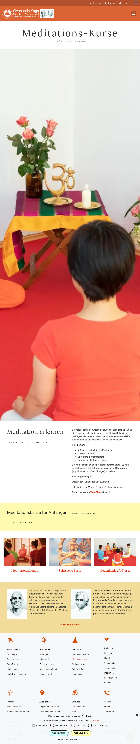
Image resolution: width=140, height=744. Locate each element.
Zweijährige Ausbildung (49, 711)
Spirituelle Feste (70, 570)
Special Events (46, 674)
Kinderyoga (12, 669)
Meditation (77, 649)
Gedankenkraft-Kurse (115, 570)
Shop (74, 711)
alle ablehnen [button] (81, 733)
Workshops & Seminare (50, 669)
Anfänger (44, 654)
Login (125, 3)
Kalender (108, 653)
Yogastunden (110, 663)
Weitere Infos (70, 624)
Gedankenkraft (78, 664)
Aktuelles (97, 3)
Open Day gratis (14, 664)
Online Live (109, 648)
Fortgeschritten (47, 664)
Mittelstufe (45, 659)
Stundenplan (12, 654)
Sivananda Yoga (79, 706)
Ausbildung (44, 702)
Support (107, 683)
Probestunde (12, 659)
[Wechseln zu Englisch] (136, 3)
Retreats (11, 702)
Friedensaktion (78, 674)
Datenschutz (95, 720)
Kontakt (112, 3)
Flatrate (107, 658)
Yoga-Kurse (45, 649)
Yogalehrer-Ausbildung (49, 706)
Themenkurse (110, 668)
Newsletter (109, 711)
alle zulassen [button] (58, 733)
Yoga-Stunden (13, 649)
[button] (133, 13)
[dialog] (70, 728)
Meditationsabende (24, 570)
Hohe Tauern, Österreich (18, 711)
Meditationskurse (80, 659)
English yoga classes (16, 674)
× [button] (137, 715)
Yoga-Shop (95, 492)
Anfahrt (107, 706)
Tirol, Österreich (14, 706)
